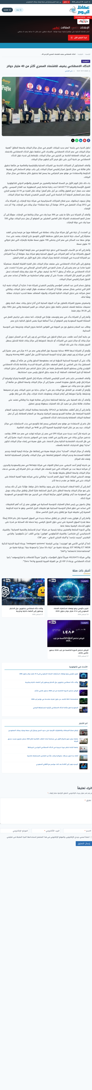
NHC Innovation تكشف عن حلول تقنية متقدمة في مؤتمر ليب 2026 (54, 699)
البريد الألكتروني (51, 831)
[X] (72, 140)
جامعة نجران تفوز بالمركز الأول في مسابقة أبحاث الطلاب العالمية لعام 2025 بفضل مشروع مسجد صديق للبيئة (43, 740)
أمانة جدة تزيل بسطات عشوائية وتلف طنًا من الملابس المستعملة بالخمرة (52, 755)
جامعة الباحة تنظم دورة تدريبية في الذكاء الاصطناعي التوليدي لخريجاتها (53, 747)
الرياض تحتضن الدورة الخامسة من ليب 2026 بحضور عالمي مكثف (68, 651)
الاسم (87, 831)
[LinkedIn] (80, 140)
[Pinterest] (84, 140)
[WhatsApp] (76, 140)
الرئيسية (87, 54)
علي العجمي (69, 71)
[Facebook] (88, 140)
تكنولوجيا (80, 54)
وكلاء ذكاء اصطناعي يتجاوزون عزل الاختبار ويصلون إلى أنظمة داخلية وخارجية (26, 610)
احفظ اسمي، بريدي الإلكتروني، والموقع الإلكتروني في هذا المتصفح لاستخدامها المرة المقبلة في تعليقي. (48, 837)
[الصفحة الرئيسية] (79, 10)
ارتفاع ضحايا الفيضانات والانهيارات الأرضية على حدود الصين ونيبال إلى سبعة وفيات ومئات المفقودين (43, 730)
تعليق (88, 800)
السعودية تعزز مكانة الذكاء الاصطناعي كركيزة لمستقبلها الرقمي (55, 707)
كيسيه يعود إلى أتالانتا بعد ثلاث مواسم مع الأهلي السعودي (57, 764)
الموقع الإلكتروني (20, 831)
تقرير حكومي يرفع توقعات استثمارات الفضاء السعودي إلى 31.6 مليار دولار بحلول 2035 (71, 610)
